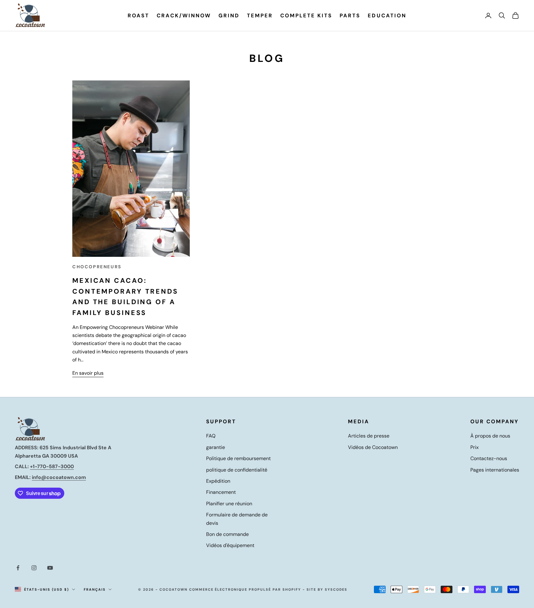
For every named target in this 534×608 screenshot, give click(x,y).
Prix (474, 447)
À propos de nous (490, 436)
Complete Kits (306, 15)
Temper (260, 15)
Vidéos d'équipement (230, 545)
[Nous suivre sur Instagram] (34, 568)
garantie (215, 447)
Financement (221, 492)
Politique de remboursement (238, 458)
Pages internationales (494, 470)
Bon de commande (227, 534)
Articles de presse (368, 436)
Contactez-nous (488, 458)
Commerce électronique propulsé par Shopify (245, 589)
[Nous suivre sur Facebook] (18, 568)
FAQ (210, 436)
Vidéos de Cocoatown (373, 447)
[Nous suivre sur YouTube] (50, 568)
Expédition (218, 481)
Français (95, 589)
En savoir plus (88, 373)
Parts (350, 15)
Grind (228, 15)
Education (387, 15)
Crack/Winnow (184, 15)
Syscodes (336, 589)
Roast (138, 15)
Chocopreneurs (97, 267)
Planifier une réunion (229, 503)
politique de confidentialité (236, 470)
